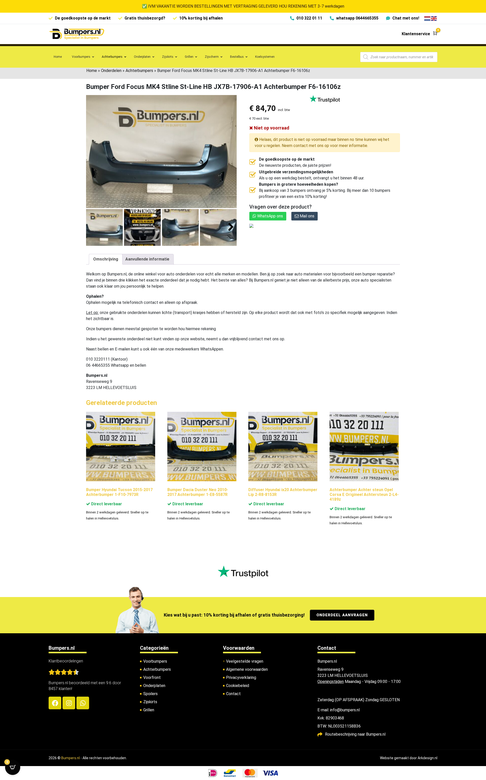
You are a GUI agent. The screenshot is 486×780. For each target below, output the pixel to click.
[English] (434, 18)
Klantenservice (416, 33)
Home (91, 70)
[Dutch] (427, 18)
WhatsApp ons (269, 216)
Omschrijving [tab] (105, 259)
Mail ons (306, 216)
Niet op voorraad (271, 128)
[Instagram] (69, 703)
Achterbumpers (139, 70)
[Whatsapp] (82, 703)
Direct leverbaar (106, 504)
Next (231, 227)
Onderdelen (111, 70)
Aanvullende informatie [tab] (147, 259)
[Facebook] (55, 703)
